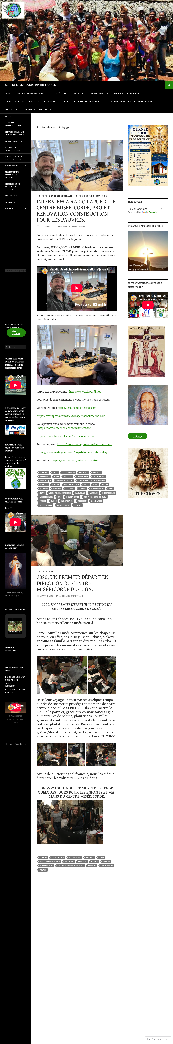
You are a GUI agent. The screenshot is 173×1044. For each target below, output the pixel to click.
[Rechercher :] (15, 347)
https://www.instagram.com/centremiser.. (84, 444)
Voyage (78, 505)
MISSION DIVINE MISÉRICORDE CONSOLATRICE (82, 101)
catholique (45, 480)
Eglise (105, 484)
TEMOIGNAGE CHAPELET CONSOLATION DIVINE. (13, 326)
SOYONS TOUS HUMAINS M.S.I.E (127, 93)
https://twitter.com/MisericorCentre (75, 460)
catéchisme (82, 476)
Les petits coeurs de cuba (70, 865)
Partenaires (45, 109)
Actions (44, 472)
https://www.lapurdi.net (85, 391)
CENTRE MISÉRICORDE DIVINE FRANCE (30, 85)
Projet (43, 501)
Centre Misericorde (50, 861)
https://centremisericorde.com (77, 408)
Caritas (68, 476)
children (68, 861)
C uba (101, 857)
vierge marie (63, 505)
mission (92, 865)
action (43, 857)
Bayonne (97, 472)
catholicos (98, 476)
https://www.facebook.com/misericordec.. (65, 428)
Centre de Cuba (45, 196)
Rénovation (67, 501)
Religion (82, 501)
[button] (62, 674)
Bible (56, 476)
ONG (60, 497)
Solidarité (96, 501)
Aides (55, 472)
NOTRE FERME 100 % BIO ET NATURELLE (22, 101)
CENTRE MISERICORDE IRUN (87, 196)
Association (68, 472)
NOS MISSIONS (49, 101)
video (104, 196)
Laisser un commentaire (72, 226)
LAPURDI (94, 493)
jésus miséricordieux (60, 493)
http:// (8, 508)
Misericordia (46, 497)
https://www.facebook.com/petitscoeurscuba (65, 436)
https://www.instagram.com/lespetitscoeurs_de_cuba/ (72, 452)
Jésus (42, 493)
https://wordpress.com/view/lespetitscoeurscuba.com (71, 416)
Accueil (8, 93)
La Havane (80, 493)
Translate (154, 212)
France (82, 488)
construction (71, 484)
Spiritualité (46, 505)
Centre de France (63, 196)
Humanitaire (97, 488)
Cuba (85, 484)
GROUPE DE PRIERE (12, 109)
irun (110, 488)
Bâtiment (45, 476)
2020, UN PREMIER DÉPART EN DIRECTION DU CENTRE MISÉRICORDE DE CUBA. (72, 583)
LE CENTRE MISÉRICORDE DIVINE (30, 93)
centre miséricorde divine (91, 480)
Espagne (57, 488)
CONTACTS (30, 109)
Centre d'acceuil (64, 480)
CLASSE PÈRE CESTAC (100, 93)
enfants (44, 488)
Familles (69, 488)
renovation (107, 865)
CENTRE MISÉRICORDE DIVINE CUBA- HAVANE (67, 93)
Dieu (95, 484)
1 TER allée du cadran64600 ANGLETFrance (15, 679)
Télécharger (16, 332)
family (94, 861)
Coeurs (55, 484)
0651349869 (10, 686)
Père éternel (72, 497)
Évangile (83, 472)
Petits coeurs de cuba (95, 497)
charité (43, 484)
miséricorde (108, 493)
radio (54, 501)
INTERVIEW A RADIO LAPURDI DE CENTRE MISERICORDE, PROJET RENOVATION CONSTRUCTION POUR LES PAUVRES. (76, 210)
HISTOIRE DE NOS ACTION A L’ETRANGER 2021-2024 (130, 101)
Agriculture (57, 857)
